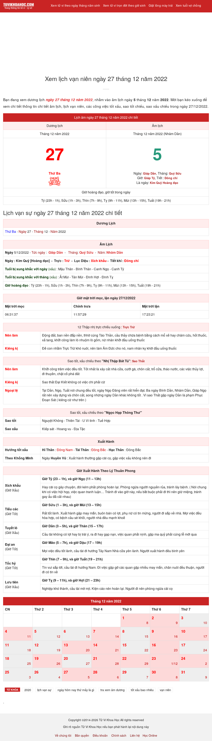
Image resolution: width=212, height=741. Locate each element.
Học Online (150, 735)
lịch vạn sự (44, 690)
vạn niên (165, 690)
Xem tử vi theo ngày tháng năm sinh (75, 5)
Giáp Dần (55, 252)
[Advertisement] (106, 41)
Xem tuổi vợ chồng (188, 5)
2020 (27, 690)
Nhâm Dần (114, 252)
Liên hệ (135, 735)
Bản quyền (82, 735)
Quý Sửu (86, 252)
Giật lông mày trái (161, 5)
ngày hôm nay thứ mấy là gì (76, 690)
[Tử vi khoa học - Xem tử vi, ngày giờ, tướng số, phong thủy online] (24, 6)
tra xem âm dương (112, 690)
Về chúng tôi (63, 735)
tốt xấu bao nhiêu (142, 690)
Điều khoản (100, 735)
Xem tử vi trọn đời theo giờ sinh (124, 5)
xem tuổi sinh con (64, 16)
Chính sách (118, 735)
